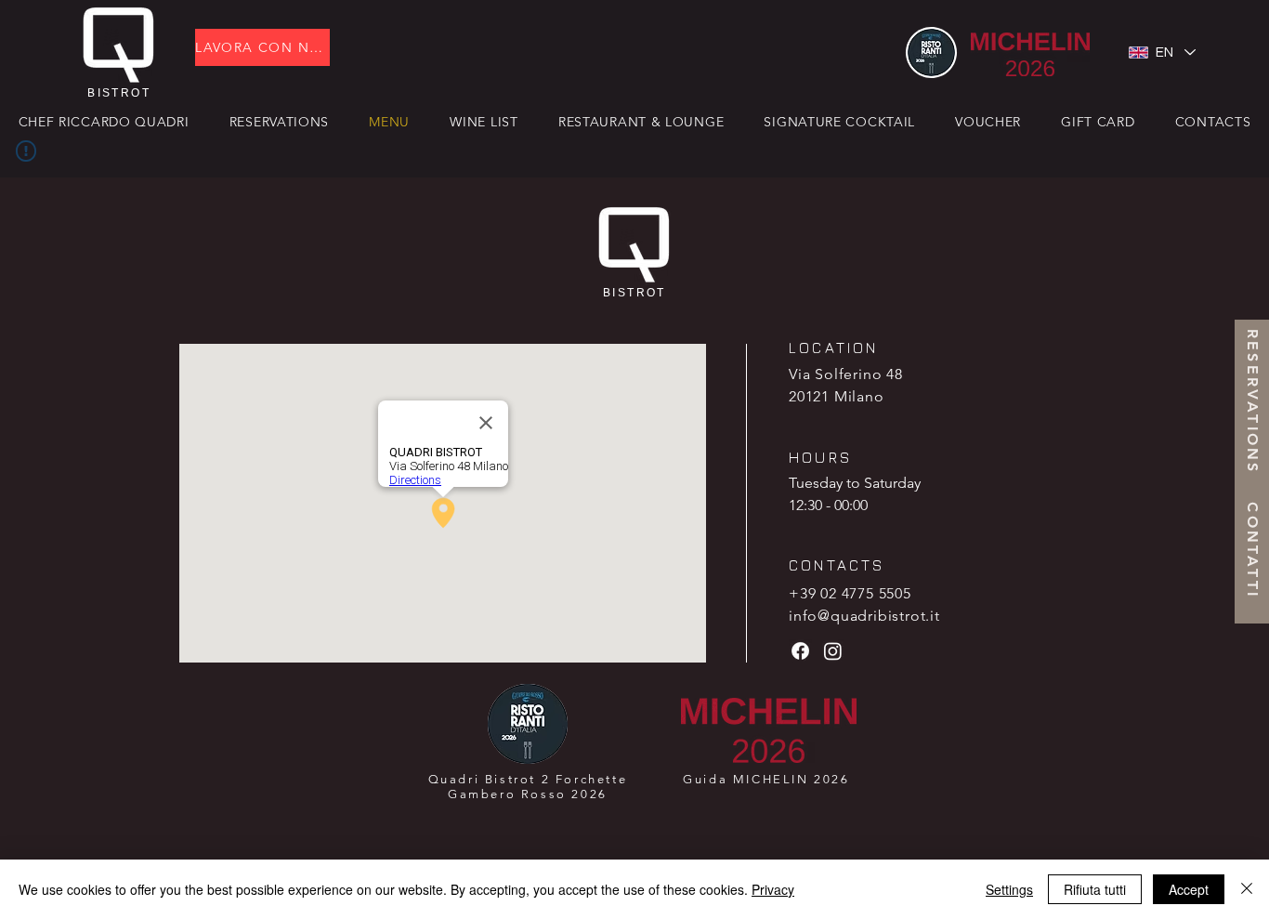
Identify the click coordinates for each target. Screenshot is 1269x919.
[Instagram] (832, 651)
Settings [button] (1009, 889)
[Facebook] (800, 651)
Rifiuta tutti (1095, 889)
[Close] (1247, 889)
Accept (1189, 889)
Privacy (773, 889)
